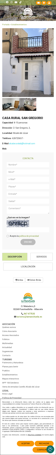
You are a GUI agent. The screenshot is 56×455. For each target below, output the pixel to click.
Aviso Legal (7, 394)
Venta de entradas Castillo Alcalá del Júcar (21, 387)
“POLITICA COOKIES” (34, 435)
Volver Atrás (35, 280)
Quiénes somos (9, 327)
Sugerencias (7, 351)
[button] (7, 9)
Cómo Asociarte (9, 331)
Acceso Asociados (10, 335)
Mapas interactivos (10, 379)
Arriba (20, 280)
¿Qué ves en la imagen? (18, 217)
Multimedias (7, 343)
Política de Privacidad (11, 398)
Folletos (5, 339)
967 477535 (29, 314)
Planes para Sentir (10, 366)
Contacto (6, 355)
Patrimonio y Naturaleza (12, 362)
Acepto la (24, 236)
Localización (28, 266)
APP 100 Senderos (10, 383)
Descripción (15, 257)
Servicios (41, 257)
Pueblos (6, 371)
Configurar (43, 450)
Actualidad (7, 347)
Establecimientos (19, 24)
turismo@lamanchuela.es (29, 317)
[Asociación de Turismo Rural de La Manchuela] (28, 13)
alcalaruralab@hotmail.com (22, 143)
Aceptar (25, 443)
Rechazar (44, 443)
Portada (5, 24)
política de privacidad (29, 236)
